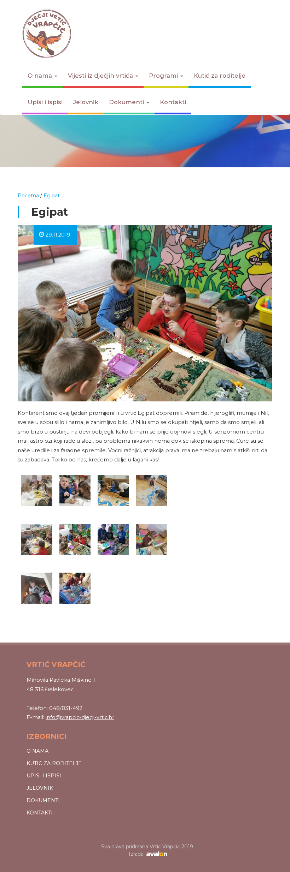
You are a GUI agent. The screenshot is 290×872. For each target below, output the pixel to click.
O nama (41, 75)
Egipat (52, 195)
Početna (28, 195)
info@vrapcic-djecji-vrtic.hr (80, 717)
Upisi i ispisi (45, 102)
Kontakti (173, 102)
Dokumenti (127, 102)
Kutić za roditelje (219, 75)
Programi (164, 75)
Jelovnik (85, 102)
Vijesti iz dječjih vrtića (101, 75)
